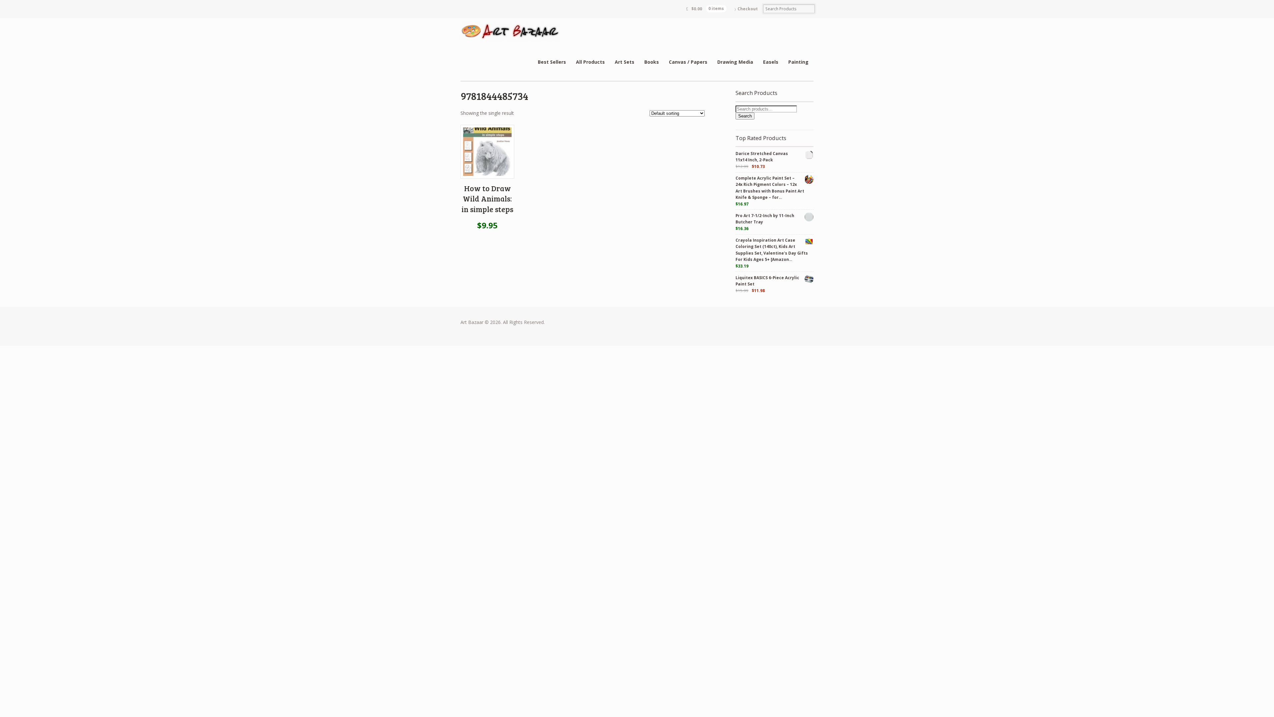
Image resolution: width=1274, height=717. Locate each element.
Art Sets (624, 62)
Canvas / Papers (688, 62)
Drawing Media (735, 62)
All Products (590, 62)
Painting (798, 62)
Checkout (748, 9)
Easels (770, 62)
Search (745, 116)
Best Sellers (552, 62)
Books (651, 62)
